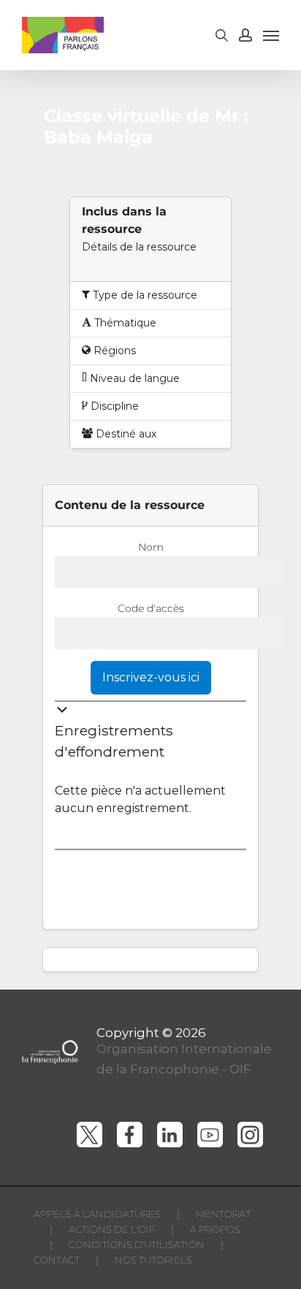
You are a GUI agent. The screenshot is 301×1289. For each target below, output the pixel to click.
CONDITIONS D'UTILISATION (137, 1244)
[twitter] (89, 1134)
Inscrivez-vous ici (150, 677)
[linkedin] (170, 1134)
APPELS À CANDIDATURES (97, 1214)
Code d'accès (151, 608)
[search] (221, 35)
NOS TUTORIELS (153, 1260)
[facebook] (129, 1134)
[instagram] (250, 1134)
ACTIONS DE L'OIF (112, 1229)
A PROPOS (215, 1229)
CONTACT (57, 1260)
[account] (245, 35)
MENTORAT (223, 1214)
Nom (151, 547)
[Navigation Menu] (271, 35)
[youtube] (210, 1134)
